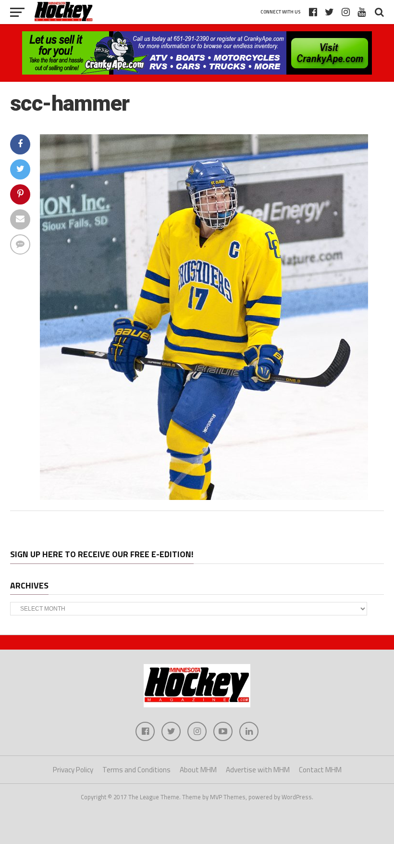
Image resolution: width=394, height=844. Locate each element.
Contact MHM (320, 769)
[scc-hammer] (204, 497)
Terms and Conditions (136, 769)
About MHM (198, 769)
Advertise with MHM (258, 769)
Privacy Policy (73, 769)
